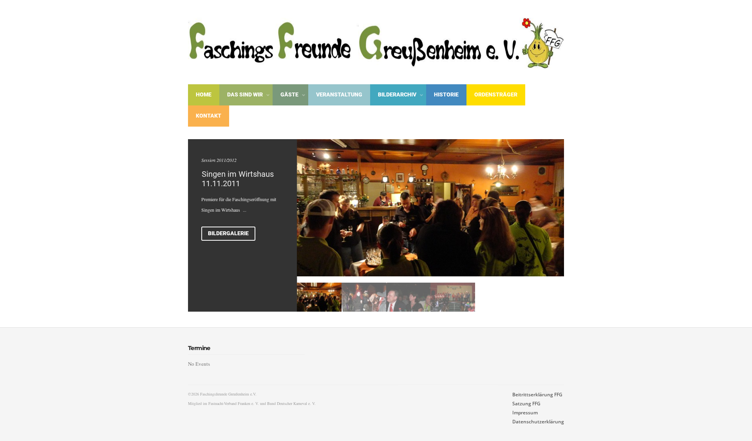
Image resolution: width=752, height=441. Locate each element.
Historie (446, 94)
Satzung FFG (526, 403)
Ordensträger (495, 94)
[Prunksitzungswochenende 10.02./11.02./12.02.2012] (408, 297)
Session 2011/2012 (219, 160)
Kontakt (208, 116)
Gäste (285, 95)
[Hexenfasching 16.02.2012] (364, 297)
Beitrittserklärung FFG (537, 394)
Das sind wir (241, 95)
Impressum (525, 412)
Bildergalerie (228, 233)
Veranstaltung (339, 94)
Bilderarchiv (393, 95)
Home (204, 94)
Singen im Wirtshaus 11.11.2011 (238, 178)
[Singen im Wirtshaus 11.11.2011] (319, 297)
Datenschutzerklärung (538, 421)
